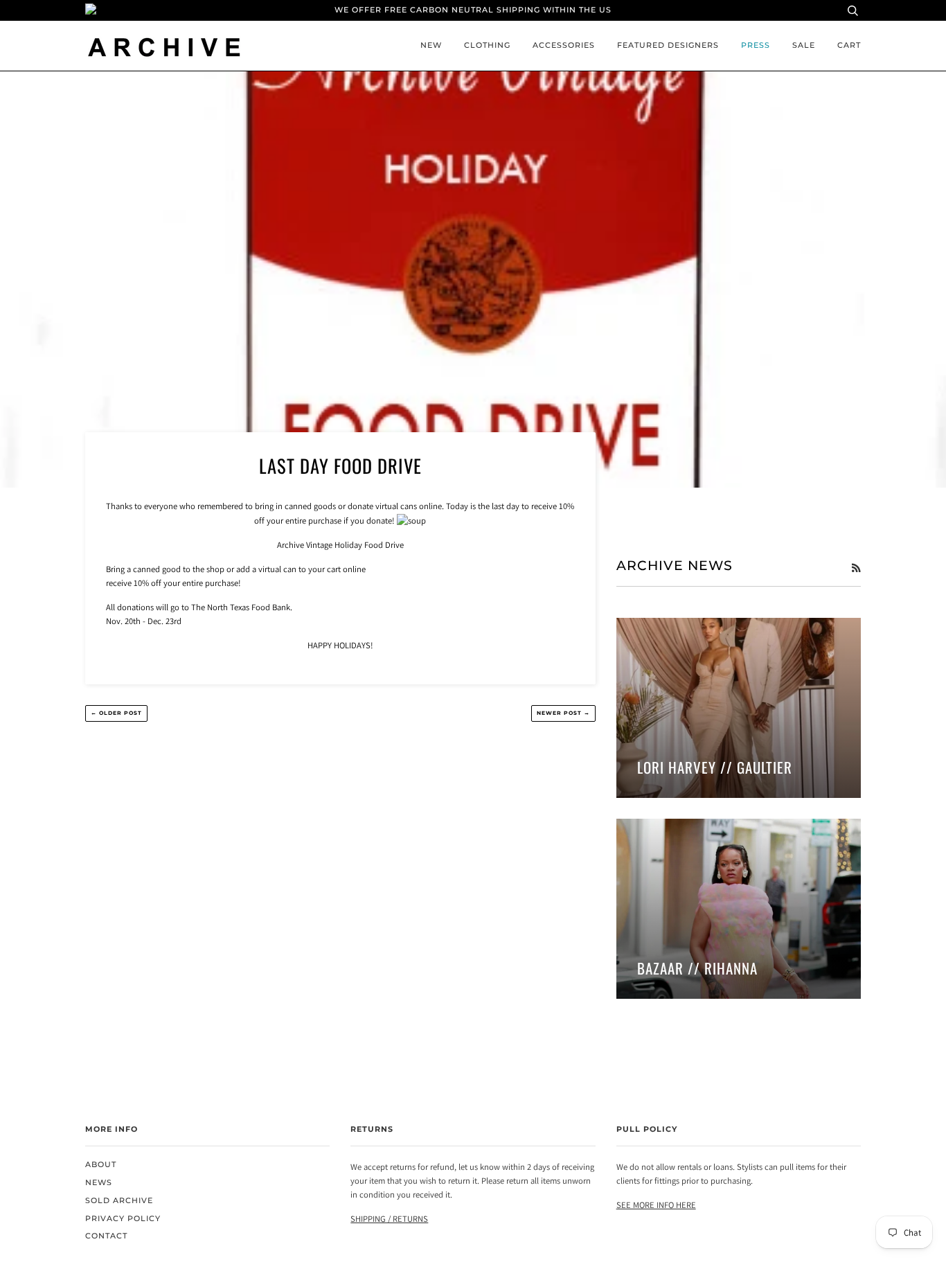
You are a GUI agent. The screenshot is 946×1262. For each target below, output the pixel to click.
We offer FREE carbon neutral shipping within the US (473, 10)
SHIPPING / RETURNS (389, 1219)
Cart (849, 45)
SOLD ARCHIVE (119, 1200)
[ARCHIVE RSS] (856, 568)
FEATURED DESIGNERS (668, 45)
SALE (803, 45)
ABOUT (100, 1164)
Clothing (487, 45)
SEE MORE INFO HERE (656, 1205)
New (431, 45)
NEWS (98, 1182)
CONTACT (106, 1236)
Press (755, 45)
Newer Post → (563, 713)
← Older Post (116, 713)
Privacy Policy (123, 1218)
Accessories (564, 45)
